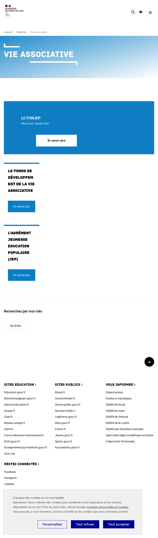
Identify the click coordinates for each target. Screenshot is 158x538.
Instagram (10, 478)
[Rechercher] (133, 13)
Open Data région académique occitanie (129, 435)
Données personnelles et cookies (107, 507)
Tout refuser (85, 524)
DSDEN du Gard (115, 411)
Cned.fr (8, 416)
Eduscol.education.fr (16, 404)
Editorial (21, 32)
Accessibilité (140, 12)
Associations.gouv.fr (67, 447)
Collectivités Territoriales (120, 441)
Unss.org (9, 453)
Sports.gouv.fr (63, 441)
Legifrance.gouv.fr (66, 416)
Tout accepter (118, 524)
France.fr (60, 429)
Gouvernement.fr (65, 398)
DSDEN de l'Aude (115, 404)
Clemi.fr (8, 429)
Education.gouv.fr (14, 392)
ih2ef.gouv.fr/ (12, 441)
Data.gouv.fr (62, 423)
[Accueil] (14, 10)
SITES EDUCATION (19, 384)
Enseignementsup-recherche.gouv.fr (25, 447)
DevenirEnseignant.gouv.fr (20, 398)
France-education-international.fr (24, 435)
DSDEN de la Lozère (117, 423)
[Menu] (150, 13)
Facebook (10, 472)
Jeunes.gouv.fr (64, 435)
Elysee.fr (60, 392)
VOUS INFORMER (119, 384)
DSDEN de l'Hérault (117, 416)
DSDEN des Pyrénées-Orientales (125, 429)
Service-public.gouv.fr (68, 404)
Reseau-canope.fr (14, 423)
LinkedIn (9, 484)
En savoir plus (57, 140)
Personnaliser (52, 524)
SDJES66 (15, 326)
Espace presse (114, 392)
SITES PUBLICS (67, 384)
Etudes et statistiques (119, 398)
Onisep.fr (9, 411)
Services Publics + (65, 411)
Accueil (8, 32)
